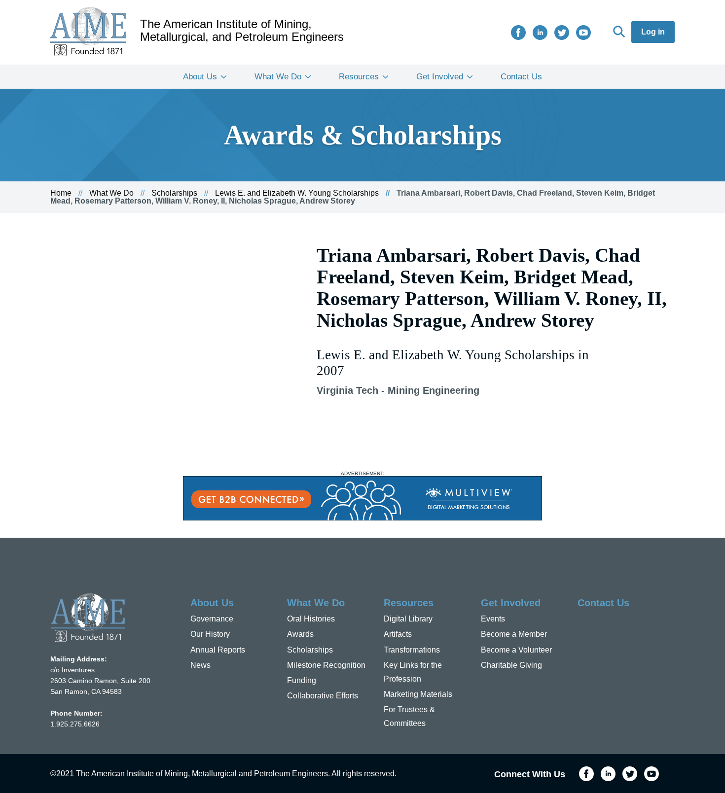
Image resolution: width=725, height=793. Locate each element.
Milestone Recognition (326, 665)
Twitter (561, 32)
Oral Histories (311, 619)
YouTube (583, 32)
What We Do (277, 76)
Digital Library (408, 619)
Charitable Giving (511, 665)
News (200, 665)
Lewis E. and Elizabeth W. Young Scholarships (297, 193)
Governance (211, 619)
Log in (653, 32)
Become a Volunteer (516, 650)
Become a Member (514, 634)
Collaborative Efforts (322, 695)
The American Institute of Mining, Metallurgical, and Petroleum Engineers (242, 30)
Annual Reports (217, 650)
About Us (200, 76)
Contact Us (521, 76)
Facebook (518, 32)
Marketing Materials (418, 694)
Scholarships (174, 193)
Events (493, 619)
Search (619, 31)
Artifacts (398, 634)
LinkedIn (540, 32)
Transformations (412, 650)
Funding (301, 680)
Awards (300, 634)
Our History (210, 634)
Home (61, 193)
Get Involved (439, 76)
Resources (359, 76)
